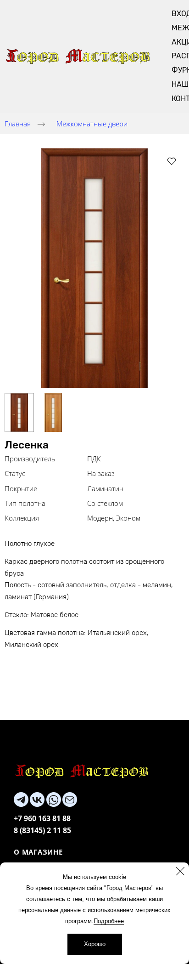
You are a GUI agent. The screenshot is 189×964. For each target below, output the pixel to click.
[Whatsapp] (53, 799)
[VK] (37, 799)
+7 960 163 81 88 (42, 818)
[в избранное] (171, 161)
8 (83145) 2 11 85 (42, 830)
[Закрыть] (180, 871)
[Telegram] (21, 799)
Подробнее (109, 921)
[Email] (69, 799)
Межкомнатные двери (92, 123)
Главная (18, 123)
